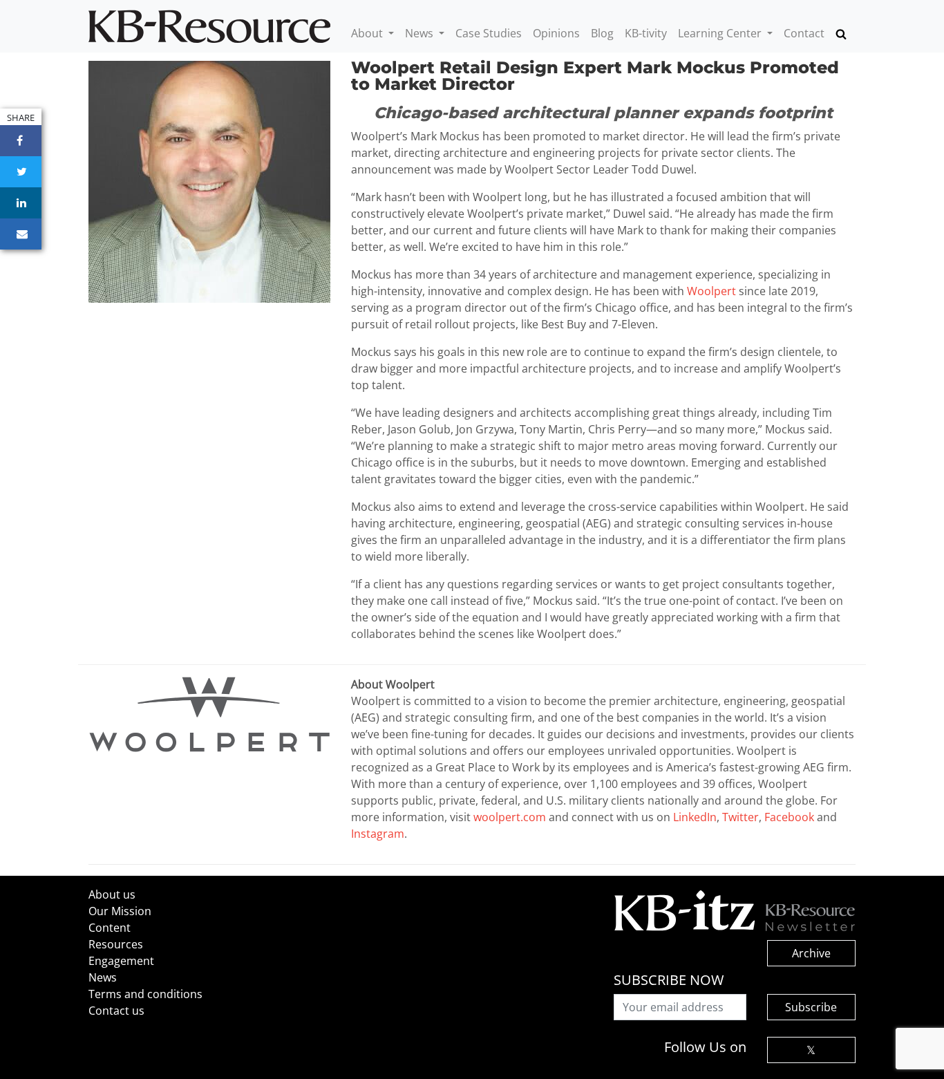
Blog (602, 33)
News (420, 33)
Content (109, 927)
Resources (115, 944)
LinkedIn (695, 817)
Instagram (377, 833)
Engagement (121, 960)
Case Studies (488, 33)
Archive (811, 953)
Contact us (116, 1010)
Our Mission (119, 911)
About (368, 33)
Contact (804, 33)
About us (111, 894)
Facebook (789, 817)
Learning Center (721, 33)
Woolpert (711, 291)
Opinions (556, 33)
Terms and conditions (145, 994)
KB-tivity (646, 33)
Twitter (740, 817)
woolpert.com (509, 817)
